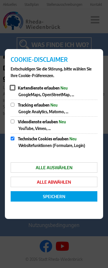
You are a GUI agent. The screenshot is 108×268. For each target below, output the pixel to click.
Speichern (54, 196)
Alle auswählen (54, 167)
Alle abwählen (54, 182)
